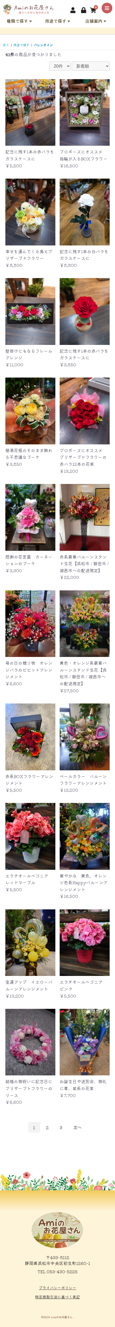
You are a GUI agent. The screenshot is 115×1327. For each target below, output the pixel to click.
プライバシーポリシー (57, 1287)
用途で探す (56, 21)
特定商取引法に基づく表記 (57, 1296)
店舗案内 (94, 21)
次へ (77, 1127)
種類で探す (18, 21)
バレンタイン (43, 45)
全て (6, 45)
